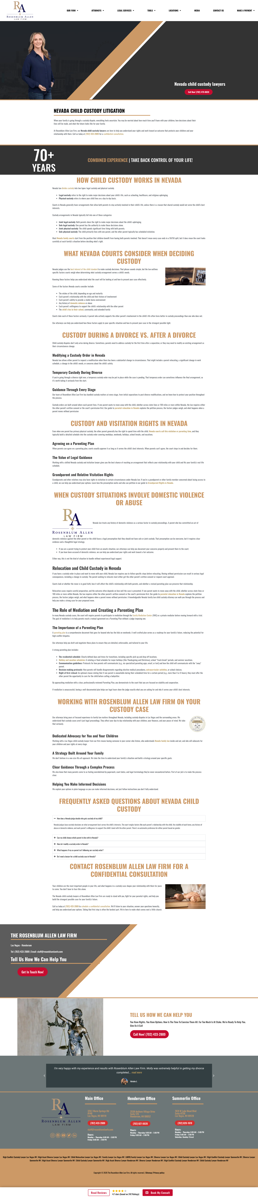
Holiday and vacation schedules (72, 660)
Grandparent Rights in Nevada (160, 482)
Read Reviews (99, 1193)
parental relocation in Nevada (127, 408)
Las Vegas (15, 945)
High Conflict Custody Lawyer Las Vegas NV (20, 1157)
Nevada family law (162, 740)
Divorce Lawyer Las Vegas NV (165, 1157)
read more (136, 1072)
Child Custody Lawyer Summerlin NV (90, 1160)
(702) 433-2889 (92, 133)
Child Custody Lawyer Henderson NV (214, 1160)
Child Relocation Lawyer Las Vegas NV (86, 1157)
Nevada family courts (65, 238)
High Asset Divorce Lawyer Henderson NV (122, 1160)
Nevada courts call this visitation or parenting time (170, 431)
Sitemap (149, 1172)
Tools (150, 10)
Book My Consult (160, 1193)
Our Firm (71, 10)
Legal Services (124, 10)
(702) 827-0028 (140, 1123)
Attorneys (96, 10)
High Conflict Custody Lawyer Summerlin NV (224, 1157)
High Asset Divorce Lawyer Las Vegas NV (54, 1157)
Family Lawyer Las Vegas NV (113, 1157)
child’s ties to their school (73, 309)
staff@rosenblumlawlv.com (50, 951)
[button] (44, 1075)
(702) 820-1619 (185, 1123)
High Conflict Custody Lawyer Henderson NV (181, 1160)
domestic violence (77, 303)
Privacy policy (158, 1172)
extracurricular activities (156, 669)
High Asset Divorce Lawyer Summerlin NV (58, 1160)
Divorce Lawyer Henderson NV (151, 1160)
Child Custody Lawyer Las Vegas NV (192, 1157)
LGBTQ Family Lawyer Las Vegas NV (139, 1157)
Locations (173, 10)
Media (197, 10)
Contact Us (218, 10)
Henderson (27, 945)
